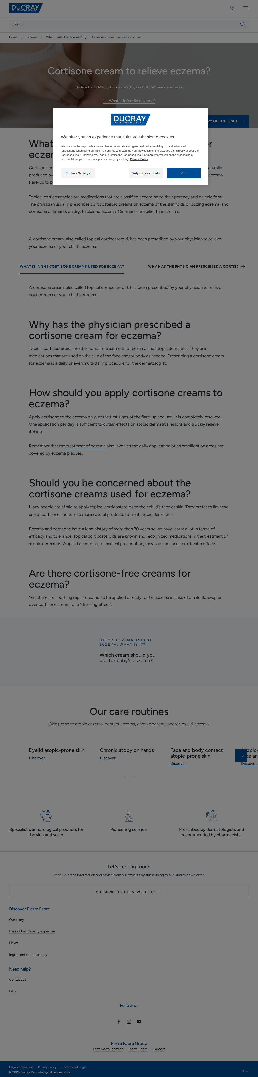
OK (183, 173)
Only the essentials (146, 173)
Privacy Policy (139, 159)
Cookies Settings (78, 173)
